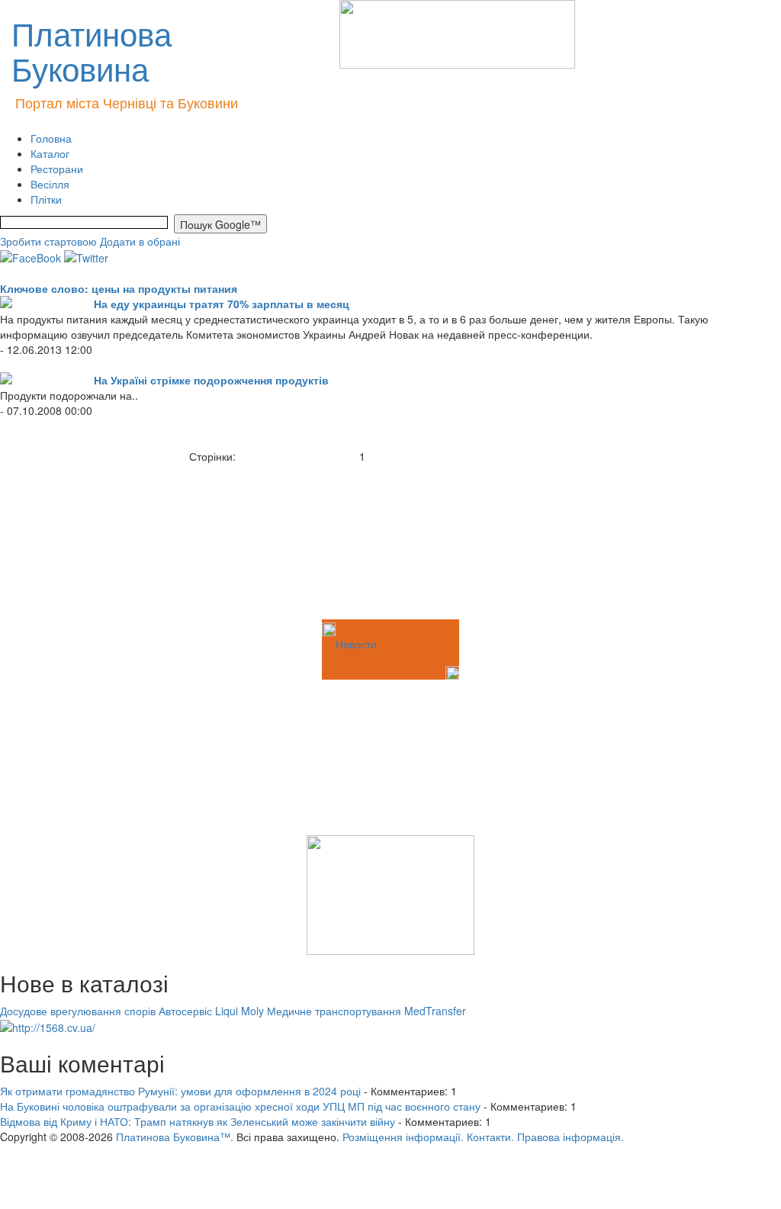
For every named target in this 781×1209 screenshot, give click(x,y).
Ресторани (57, 168)
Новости (356, 643)
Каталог (50, 153)
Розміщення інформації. (403, 1136)
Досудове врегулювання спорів (78, 1010)
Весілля (50, 183)
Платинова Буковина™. (174, 1136)
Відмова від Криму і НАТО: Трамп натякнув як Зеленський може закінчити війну (197, 1121)
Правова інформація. (570, 1136)
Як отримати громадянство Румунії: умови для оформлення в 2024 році (180, 1090)
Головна (51, 138)
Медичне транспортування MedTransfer (366, 1010)
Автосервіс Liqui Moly (211, 1010)
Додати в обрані (140, 241)
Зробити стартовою (48, 241)
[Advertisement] (76, 540)
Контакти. (490, 1136)
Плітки (46, 199)
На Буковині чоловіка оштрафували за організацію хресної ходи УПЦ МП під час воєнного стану (240, 1106)
